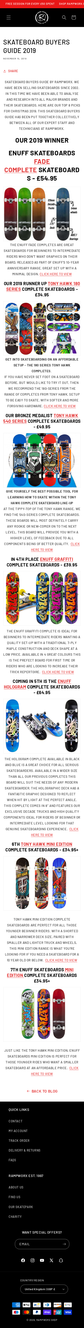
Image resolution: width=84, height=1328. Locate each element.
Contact (15, 1121)
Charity (15, 1216)
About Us (16, 1187)
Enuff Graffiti (56, 559)
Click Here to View (56, 274)
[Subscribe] (64, 1244)
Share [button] (13, 71)
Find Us (14, 1197)
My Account (18, 1131)
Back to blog (45, 1091)
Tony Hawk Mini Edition (46, 844)
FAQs (12, 1160)
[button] (8, 17)
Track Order (19, 1140)
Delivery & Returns (24, 1150)
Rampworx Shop (47, 1319)
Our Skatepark (21, 1207)
